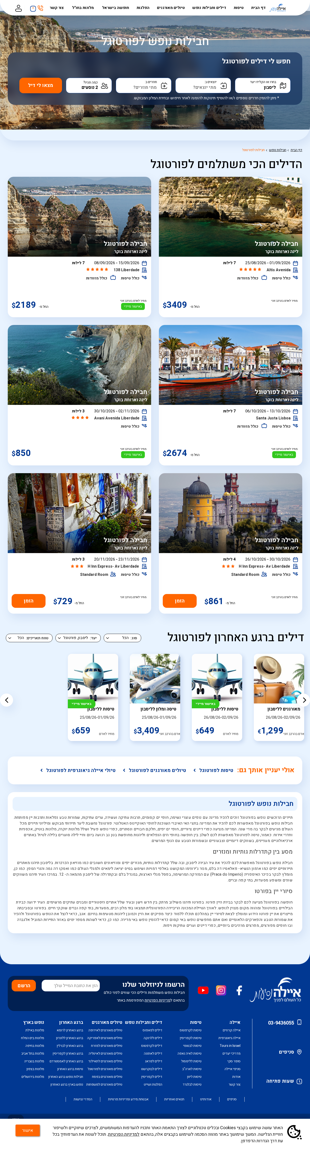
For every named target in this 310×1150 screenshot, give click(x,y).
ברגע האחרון (71, 1022)
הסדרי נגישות (83, 1099)
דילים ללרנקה (153, 1038)
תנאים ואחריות (174, 1099)
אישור (27, 1130)
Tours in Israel (230, 1045)
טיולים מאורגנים (171, 8)
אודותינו (205, 1099)
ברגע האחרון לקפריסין (68, 1053)
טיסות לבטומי (192, 1045)
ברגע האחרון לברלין (70, 1045)
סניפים (286, 1052)
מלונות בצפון (35, 1069)
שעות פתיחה (280, 1081)
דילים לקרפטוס (151, 1045)
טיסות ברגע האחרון (70, 1069)
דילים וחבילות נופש (209, 8)
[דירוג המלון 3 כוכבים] (229, 566)
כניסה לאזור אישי (18, 7)
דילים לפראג (153, 1061)
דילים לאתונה (153, 1053)
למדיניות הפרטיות (124, 1134)
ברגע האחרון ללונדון (69, 1038)
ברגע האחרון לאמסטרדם (66, 1061)
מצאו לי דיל (40, 85)
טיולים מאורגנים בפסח (107, 1076)
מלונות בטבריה (34, 1061)
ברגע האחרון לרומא (70, 1030)
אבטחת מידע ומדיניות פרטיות (128, 1099)
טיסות (239, 8)
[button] (6, 700)
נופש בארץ (33, 1022)
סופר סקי (233, 1061)
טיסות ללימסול (191, 1061)
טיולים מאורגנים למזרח (106, 1045)
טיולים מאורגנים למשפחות (104, 1084)
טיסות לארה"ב (192, 1069)
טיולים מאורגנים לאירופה (105, 1030)
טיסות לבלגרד (192, 1084)
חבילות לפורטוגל (253, 150)
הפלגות (143, 8)
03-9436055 (281, 1023)
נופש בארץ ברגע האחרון (66, 1084)
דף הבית (258, 8)
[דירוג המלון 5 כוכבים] (250, 270)
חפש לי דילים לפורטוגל (256, 61)
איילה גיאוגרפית (229, 1038)
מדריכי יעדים (231, 1053)
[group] (279, 697)
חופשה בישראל (115, 8)
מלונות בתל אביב (32, 1053)
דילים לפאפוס (152, 1030)
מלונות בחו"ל (83, 8)
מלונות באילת (34, 1030)
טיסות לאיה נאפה (190, 1053)
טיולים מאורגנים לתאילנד (105, 1061)
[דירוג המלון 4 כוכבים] (80, 418)
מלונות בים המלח (32, 1038)
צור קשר (57, 8)
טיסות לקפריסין (191, 1038)
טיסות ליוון (194, 1076)
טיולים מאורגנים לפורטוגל (157, 770)
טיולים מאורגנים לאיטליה (105, 1053)
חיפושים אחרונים (31, 7)
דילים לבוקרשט (151, 1069)
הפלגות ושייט (153, 1084)
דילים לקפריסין (151, 1076)
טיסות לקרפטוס (191, 1030)
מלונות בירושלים (33, 1076)
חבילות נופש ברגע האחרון (65, 1076)
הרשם (23, 985)
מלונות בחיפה (34, 1045)
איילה (235, 1022)
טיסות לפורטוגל (216, 770)
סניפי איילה (232, 1069)
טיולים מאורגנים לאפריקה (104, 1038)
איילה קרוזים (231, 1030)
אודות (236, 1076)
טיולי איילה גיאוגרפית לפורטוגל (81, 770)
